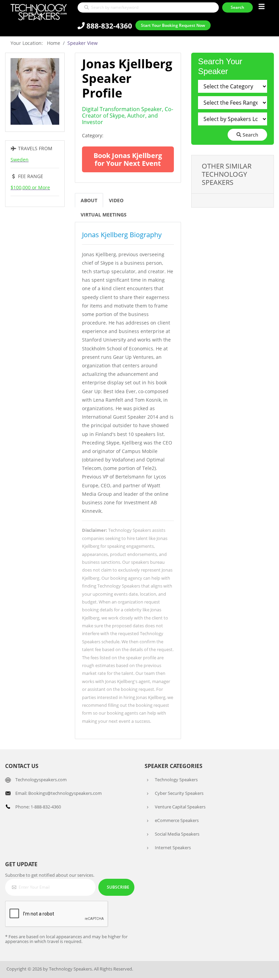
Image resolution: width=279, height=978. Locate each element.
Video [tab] (116, 200)
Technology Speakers (176, 779)
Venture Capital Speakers (180, 807)
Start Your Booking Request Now (173, 25)
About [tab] (89, 200)
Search (249, 135)
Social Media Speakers (177, 834)
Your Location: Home (35, 43)
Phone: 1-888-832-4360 (38, 807)
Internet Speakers (173, 847)
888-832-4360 (108, 26)
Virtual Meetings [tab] (104, 214)
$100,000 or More (30, 187)
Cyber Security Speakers (179, 793)
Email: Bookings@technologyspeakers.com (58, 793)
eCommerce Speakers (177, 820)
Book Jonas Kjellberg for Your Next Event (128, 159)
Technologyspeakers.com (41, 779)
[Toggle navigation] (261, 6)
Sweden (20, 159)
